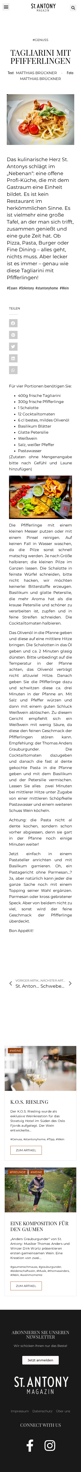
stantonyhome (47, 288)
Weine (16, 1050)
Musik (42, 1271)
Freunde (18, 1172)
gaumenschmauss (24, 1266)
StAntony (27, 288)
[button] (6, 7)
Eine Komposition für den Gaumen (39, 1226)
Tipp (51, 1139)
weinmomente (32, 1275)
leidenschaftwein (23, 1271)
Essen (13, 288)
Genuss (41, 40)
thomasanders (59, 1271)
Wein (65, 288)
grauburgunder (50, 1266)
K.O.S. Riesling (29, 1101)
